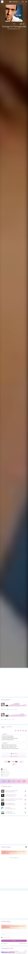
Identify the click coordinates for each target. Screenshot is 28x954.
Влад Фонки (4, 769)
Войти (14, 940)
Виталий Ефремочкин (14, 28)
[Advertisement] (14, 683)
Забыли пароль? (23, 943)
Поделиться (15, 756)
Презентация (9, 726)
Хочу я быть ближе (9, 803)
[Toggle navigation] (26, 1)
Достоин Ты (8, 807)
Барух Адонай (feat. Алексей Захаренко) (14, 799)
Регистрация (4, 943)
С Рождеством (8, 811)
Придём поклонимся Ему (11, 794)
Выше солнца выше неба (11, 790)
